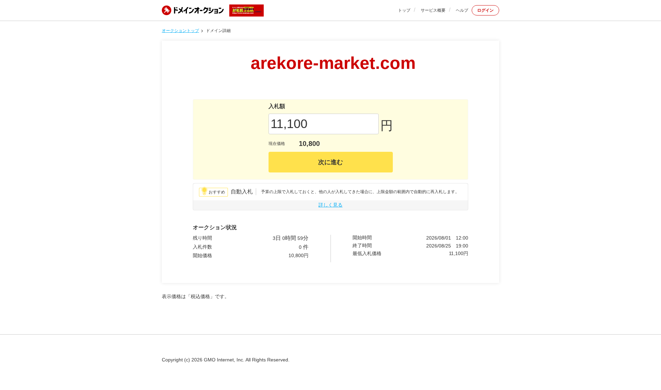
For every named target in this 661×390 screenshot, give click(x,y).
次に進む (330, 162)
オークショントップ (180, 30)
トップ (404, 10)
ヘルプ (462, 10)
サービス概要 (433, 10)
